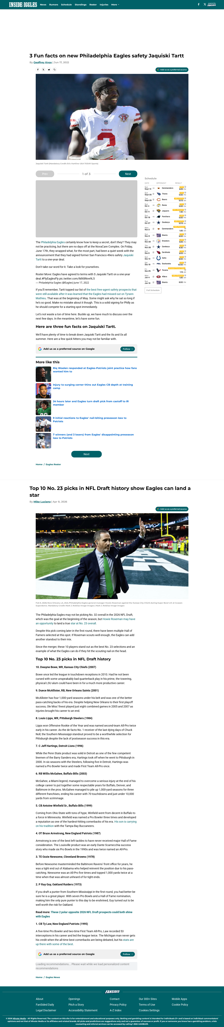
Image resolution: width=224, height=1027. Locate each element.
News (43, 4)
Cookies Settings (149, 1010)
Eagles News (53, 977)
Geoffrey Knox (43, 62)
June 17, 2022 (81, 282)
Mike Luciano (42, 501)
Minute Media (19, 1018)
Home (39, 464)
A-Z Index (115, 1010)
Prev (45, 173)
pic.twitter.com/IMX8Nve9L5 (77, 278)
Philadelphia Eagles (53, 242)
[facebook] (198, 4)
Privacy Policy (118, 1004)
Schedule (66, 4)
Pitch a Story (76, 1004)
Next (128, 173)
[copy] (54, 69)
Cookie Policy (180, 1004)
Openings (74, 999)
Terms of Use (147, 1004)
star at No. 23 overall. (84, 623)
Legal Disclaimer (46, 1010)
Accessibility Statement (83, 1010)
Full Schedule (153, 290)
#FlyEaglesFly (50, 278)
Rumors (53, 4)
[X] (205, 4)
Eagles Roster (53, 464)
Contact (114, 999)
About (39, 999)
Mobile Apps (179, 999)
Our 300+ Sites (148, 999)
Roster (93, 4)
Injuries (104, 4)
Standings (80, 4)
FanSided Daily (45, 1004)
